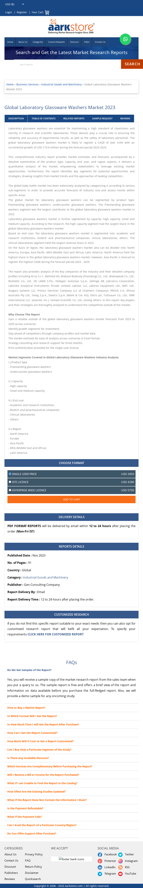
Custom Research (56, 41)
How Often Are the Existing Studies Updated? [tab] (36, 791)
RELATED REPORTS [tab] (73, 118)
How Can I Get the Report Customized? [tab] (32, 733)
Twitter (128, 854)
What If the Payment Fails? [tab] (24, 816)
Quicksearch (33, 879)
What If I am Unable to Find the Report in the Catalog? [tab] (42, 783)
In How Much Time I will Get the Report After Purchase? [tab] (43, 724)
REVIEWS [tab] (125, 118)
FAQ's (87, 41)
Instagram (130, 861)
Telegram (109, 873)
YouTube (129, 873)
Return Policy (33, 866)
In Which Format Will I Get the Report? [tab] (32, 716)
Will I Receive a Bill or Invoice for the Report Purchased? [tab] (43, 775)
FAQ (28, 860)
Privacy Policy (34, 854)
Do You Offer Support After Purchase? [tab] (31, 833)
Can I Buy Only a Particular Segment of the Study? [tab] (39, 749)
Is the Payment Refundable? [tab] (25, 808)
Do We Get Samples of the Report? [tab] (29, 670)
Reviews (9, 879)
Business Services (27, 84)
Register (22, 12)
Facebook (110, 854)
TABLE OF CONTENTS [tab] (43, 118)
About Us (22, 41)
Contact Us (100, 41)
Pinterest (109, 861)
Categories (38, 41)
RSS (126, 867)
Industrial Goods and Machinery (61, 84)
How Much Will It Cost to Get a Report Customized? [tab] (40, 741)
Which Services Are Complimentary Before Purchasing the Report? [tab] (49, 766)
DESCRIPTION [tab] (16, 118)
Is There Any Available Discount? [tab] (28, 758)
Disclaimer (32, 873)
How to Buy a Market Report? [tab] (26, 707)
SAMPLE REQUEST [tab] (102, 118)
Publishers (11, 873)
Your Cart (37, 12)
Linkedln (109, 867)
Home (10, 41)
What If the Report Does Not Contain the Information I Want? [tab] (47, 800)
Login (8, 12)
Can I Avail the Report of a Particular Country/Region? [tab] (42, 825)
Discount (74, 41)
